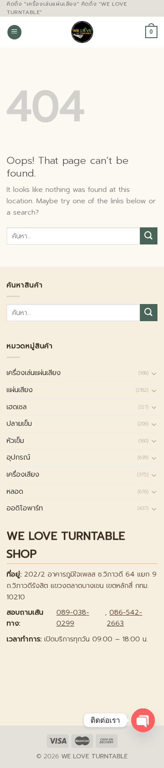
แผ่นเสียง (20, 390)
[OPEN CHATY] (143, 720)
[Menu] (14, 32)
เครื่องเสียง (23, 474)
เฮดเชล (17, 407)
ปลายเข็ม (19, 423)
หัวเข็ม (15, 440)
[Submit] (148, 235)
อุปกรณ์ (18, 457)
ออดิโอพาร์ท (25, 508)
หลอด (15, 491)
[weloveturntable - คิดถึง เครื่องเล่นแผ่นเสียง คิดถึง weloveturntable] (82, 32)
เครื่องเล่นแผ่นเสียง (34, 373)
